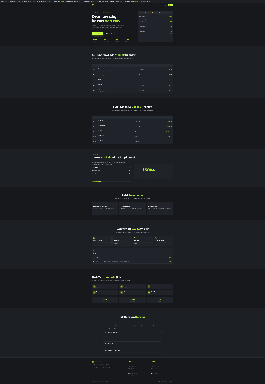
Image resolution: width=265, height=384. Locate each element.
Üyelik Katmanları (133, 373)
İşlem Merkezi (132, 375)
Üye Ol (170, 5)
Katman (136, 5)
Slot (127, 5)
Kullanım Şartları (155, 366)
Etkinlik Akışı (132, 371)
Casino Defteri (132, 366)
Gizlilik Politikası (155, 364)
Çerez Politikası (155, 371)
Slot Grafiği (131, 368)
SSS (144, 5)
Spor (119, 5)
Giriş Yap (163, 5)
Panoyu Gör (110, 33)
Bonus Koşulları (155, 373)
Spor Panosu (132, 364)
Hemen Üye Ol (98, 33)
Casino (122, 5)
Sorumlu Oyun (155, 368)
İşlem (141, 5)
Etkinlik (131, 5)
